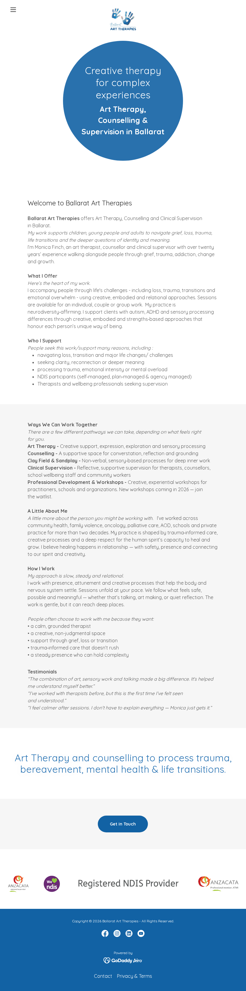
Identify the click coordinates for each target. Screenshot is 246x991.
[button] (24, 10)
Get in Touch (123, 824)
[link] (123, 9)
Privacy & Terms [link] (134, 976)
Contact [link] (103, 976)
